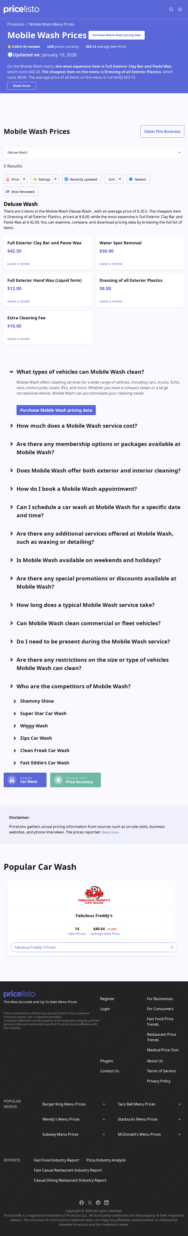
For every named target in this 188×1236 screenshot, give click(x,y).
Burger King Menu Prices (64, 1104)
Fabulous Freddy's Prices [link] (35, 947)
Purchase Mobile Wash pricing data (116, 35)
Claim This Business (162, 131)
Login (105, 1008)
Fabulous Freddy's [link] (94, 915)
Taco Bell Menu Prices (136, 1104)
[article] (94, 918)
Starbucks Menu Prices (138, 1119)
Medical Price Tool (162, 1049)
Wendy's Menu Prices (61, 1119)
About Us (155, 1060)
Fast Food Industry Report (56, 1160)
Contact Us (109, 1070)
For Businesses (160, 998)
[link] (94, 895)
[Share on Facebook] (81, 1202)
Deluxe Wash (18, 152)
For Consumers (160, 1008)
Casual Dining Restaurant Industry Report (70, 1180)
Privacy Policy (158, 1081)
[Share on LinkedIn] (106, 1202)
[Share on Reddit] (98, 1202)
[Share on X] (90, 1202)
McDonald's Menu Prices (139, 1134)
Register (107, 998)
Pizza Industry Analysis (106, 1160)
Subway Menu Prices (60, 1134)
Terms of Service (161, 1070)
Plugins (106, 1060)
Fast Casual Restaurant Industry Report (68, 1170)
